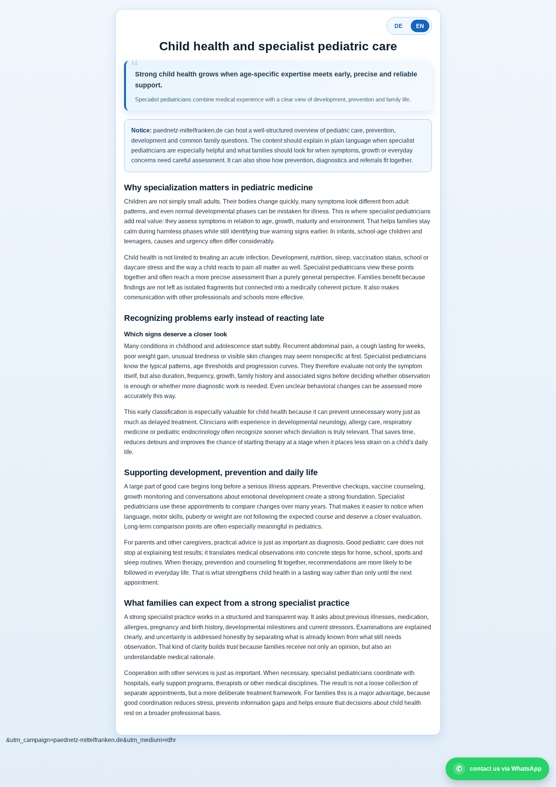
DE (398, 26)
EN (420, 26)
